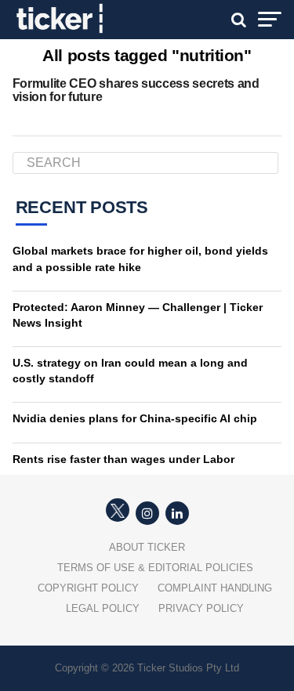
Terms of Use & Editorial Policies (155, 567)
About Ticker (147, 547)
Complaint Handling (215, 588)
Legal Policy (103, 608)
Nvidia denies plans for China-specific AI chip (135, 418)
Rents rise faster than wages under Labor (123, 459)
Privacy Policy (201, 608)
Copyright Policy (88, 588)
